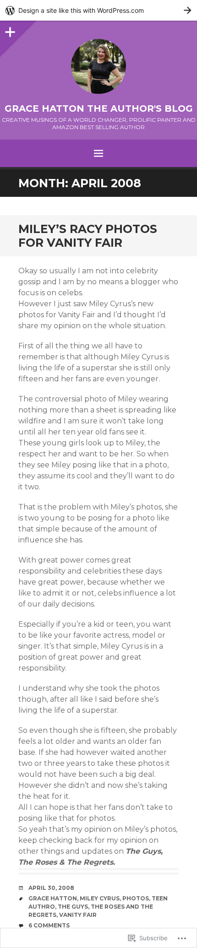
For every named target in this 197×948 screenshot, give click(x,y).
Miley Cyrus (100, 898)
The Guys (73, 906)
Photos (135, 898)
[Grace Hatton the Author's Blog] (98, 66)
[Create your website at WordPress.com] (98, 10)
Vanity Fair (78, 914)
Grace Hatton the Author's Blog (99, 108)
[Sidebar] (9, 30)
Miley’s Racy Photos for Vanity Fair (87, 235)
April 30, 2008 (51, 887)
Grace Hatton (52, 898)
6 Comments (49, 925)
